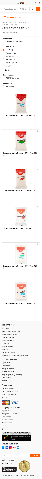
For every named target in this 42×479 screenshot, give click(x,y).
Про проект (6, 328)
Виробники (5, 349)
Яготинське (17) (12, 56)
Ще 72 (7, 70)
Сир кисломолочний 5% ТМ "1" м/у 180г (20, 304)
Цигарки (5, 429)
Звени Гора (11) (11, 63)
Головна (4, 22)
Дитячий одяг (7, 423)
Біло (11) (9, 66)
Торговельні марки (8, 352)
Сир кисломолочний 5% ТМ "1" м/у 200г (20, 115)
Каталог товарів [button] (14, 17)
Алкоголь (5, 426)
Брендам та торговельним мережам (15, 355)
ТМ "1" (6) (9, 50)
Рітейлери (5, 343)
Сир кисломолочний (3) (14, 42)
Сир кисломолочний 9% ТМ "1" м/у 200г (20, 191)
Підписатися (35, 455)
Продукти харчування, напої (17, 22)
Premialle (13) (11, 59)
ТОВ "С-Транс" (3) (12, 78)
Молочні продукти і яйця (10, 24)
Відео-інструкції (7, 378)
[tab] (21, 17)
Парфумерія (6, 411)
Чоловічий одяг (7, 420)
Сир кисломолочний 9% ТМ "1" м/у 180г (20, 228)
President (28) (11, 53)
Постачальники (7, 346)
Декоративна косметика (10, 414)
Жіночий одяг (6, 417)
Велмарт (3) (10, 86)
